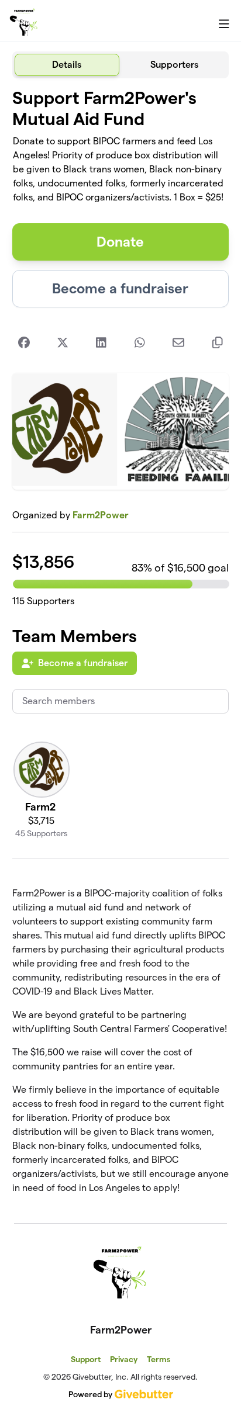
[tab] (67, 64)
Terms (158, 1359)
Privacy (123, 1359)
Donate (120, 242)
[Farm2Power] (24, 21)
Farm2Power (101, 515)
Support (86, 1359)
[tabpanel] (120, 646)
